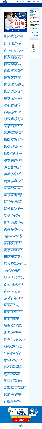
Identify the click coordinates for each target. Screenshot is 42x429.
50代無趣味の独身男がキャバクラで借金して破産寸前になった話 (12, 180)
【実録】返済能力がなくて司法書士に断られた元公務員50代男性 (12, 64)
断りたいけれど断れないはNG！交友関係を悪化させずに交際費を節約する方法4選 (15, 272)
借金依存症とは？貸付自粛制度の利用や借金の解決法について (12, 255)
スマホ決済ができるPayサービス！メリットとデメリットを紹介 (12, 237)
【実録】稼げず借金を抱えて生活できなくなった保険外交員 (12, 71)
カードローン (33, 42)
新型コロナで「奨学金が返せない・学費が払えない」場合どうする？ (13, 125)
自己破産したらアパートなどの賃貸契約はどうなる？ (11, 99)
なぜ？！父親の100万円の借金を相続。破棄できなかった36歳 (12, 372)
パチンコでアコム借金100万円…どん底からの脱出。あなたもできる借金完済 (14, 50)
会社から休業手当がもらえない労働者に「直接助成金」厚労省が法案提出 (13, 110)
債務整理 (33, 45)
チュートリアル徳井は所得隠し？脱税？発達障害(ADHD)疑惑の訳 (12, 203)
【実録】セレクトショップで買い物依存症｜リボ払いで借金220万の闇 (13, 90)
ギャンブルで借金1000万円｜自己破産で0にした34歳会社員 (12, 334)
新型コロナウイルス (33, 35)
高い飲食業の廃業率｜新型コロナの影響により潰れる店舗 (11, 127)
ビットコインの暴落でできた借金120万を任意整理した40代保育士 (12, 196)
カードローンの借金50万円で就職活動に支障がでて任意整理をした (13, 373)
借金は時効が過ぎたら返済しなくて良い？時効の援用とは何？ (12, 395)
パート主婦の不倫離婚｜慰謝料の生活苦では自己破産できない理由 (13, 326)
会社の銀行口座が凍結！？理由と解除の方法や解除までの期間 (12, 181)
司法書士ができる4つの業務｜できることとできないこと (11, 243)
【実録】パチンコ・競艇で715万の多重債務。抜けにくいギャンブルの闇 (13, 44)
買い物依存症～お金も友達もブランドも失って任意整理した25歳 (12, 325)
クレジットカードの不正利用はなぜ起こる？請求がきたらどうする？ (13, 241)
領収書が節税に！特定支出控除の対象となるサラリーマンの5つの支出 (13, 256)
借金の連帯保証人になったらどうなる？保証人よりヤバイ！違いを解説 (13, 230)
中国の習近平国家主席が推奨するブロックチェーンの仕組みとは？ (13, 182)
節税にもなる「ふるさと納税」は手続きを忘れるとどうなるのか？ (13, 175)
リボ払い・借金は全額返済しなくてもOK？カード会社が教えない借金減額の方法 (14, 389)
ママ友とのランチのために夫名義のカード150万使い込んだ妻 (12, 361)
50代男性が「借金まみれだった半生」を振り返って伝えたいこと (12, 155)
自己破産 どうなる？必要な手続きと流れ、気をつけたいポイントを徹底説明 (14, 36)
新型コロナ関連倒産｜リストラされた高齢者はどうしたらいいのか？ (13, 111)
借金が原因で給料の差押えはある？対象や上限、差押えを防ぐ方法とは (13, 265)
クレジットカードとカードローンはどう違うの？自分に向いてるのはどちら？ (14, 387)
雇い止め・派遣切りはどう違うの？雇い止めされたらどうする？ (12, 105)
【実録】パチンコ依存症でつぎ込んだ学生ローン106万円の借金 (12, 96)
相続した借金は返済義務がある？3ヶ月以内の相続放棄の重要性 (12, 393)
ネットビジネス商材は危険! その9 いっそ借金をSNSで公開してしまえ (13, 310)
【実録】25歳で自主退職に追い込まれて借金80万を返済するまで (12, 92)
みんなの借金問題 (33, 51)
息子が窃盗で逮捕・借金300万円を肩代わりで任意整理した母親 (12, 345)
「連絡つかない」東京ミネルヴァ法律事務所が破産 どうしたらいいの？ (13, 103)
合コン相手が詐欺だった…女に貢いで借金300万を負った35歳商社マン (13, 324)
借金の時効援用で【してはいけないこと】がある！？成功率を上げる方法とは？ (14, 34)
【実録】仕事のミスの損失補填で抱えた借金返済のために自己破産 (13, 70)
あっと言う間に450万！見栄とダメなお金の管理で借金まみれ (12, 271)
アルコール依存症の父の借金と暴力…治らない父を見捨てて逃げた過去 (13, 104)
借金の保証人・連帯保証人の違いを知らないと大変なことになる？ (13, 251)
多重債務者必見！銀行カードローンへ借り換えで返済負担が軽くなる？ (13, 381)
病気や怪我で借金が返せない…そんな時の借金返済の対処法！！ (12, 401)
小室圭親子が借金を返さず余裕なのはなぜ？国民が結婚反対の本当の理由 (13, 69)
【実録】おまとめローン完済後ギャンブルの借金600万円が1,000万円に (13, 84)
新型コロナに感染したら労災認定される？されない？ (11, 113)
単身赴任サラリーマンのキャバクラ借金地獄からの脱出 (11, 42)
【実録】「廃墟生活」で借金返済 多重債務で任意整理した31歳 (12, 76)
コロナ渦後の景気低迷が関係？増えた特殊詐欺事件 (11, 106)
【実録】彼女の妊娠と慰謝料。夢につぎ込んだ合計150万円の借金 (12, 133)
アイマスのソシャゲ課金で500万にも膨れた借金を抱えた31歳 (12, 320)
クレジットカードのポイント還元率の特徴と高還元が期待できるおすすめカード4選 (15, 284)
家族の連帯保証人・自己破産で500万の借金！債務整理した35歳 (12, 352)
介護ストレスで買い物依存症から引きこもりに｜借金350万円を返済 (13, 172)
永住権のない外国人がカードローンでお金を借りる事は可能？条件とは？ (13, 179)
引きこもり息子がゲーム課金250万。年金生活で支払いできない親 (12, 152)
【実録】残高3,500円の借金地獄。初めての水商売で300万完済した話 (13, 72)
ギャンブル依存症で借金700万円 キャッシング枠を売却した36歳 (12, 168)
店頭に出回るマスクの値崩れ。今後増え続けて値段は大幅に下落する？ (13, 118)
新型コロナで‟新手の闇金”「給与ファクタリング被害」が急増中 (12, 112)
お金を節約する (33, 53)
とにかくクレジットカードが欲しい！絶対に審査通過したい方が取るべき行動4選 (14, 278)
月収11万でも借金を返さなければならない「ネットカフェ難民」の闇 (13, 189)
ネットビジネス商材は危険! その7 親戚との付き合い (11, 312)
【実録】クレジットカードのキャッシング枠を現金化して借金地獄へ (13, 65)
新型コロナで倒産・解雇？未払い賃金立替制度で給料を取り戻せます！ (13, 131)
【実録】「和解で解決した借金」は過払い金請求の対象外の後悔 (12, 138)
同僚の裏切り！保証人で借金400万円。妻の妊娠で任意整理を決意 (12, 332)
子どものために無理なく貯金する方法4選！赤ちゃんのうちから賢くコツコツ (14, 285)
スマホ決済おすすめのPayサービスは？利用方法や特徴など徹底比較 (13, 236)
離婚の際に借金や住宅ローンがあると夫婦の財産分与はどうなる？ (13, 257)
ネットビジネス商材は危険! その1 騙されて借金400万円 (11, 319)
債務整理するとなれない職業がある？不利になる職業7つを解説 (12, 195)
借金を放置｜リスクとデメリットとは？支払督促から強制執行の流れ (13, 394)
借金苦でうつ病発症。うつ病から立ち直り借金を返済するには (12, 250)
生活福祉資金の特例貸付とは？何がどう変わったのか (11, 62)
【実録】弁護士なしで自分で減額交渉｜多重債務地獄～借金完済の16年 (13, 58)
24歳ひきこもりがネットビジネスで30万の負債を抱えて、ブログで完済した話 (14, 327)
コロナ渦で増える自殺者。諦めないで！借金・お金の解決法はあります (13, 117)
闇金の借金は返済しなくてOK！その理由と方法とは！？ (11, 400)
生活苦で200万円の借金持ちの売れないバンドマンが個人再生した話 (13, 365)
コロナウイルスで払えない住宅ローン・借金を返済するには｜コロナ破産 (13, 139)
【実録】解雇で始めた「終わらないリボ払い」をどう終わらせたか (13, 140)
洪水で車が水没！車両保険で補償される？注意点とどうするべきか (13, 98)
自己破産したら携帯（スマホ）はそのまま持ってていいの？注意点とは (13, 56)
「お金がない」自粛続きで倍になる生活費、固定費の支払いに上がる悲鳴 (13, 119)
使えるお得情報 (33, 49)
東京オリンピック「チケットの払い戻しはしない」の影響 (11, 134)
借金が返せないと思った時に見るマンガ (9, 277)
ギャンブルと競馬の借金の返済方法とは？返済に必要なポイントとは (13, 228)
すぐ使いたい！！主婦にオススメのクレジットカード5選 (11, 306)
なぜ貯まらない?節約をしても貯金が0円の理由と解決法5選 (12, 296)
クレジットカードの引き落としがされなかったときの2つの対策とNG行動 (13, 283)
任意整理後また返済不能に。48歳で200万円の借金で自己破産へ (12, 358)
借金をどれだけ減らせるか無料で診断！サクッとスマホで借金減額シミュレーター (15, 388)
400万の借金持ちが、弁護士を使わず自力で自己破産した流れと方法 (13, 367)
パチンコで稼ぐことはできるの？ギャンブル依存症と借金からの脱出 (13, 235)
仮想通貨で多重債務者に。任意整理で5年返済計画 (10, 338)
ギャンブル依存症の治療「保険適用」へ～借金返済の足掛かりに (12, 166)
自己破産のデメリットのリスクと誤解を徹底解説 (10, 37)
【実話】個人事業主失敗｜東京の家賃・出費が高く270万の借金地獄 (13, 200)
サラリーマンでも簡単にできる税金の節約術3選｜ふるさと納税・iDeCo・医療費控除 (15, 264)
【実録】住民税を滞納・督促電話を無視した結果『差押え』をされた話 (13, 57)
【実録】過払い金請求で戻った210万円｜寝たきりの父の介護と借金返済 (13, 154)
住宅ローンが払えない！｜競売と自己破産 (9, 187)
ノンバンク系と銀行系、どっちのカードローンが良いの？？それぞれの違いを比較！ (15, 386)
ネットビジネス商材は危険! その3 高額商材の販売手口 (11, 317)
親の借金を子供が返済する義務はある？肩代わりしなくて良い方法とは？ (13, 51)
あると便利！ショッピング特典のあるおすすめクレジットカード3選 (13, 298)
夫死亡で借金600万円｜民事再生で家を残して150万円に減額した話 (13, 340)
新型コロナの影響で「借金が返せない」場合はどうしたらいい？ (12, 126)
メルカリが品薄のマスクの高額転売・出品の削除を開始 (11, 167)
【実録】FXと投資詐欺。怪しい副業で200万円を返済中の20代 (12, 77)
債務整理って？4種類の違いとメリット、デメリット (11, 305)
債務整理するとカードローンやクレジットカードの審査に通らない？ (13, 380)
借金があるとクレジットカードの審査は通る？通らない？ (11, 379)
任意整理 (37, 32)
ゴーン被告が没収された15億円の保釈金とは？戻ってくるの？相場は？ (13, 186)
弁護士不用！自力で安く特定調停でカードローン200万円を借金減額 (13, 347)
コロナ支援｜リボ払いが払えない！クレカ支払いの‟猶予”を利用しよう (13, 124)
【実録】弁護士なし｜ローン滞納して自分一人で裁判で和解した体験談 (13, 55)
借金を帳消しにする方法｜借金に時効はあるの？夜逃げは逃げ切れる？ (13, 258)
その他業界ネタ (33, 47)
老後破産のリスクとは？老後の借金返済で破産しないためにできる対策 (13, 223)
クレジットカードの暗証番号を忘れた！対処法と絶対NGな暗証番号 (13, 242)
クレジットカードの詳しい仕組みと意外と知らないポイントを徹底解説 (13, 297)
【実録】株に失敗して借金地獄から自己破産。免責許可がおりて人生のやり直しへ (15, 85)
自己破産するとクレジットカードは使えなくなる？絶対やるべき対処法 (13, 35)
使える (22, 1)
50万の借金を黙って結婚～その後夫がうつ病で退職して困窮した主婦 (13, 165)
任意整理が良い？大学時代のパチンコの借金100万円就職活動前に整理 (13, 194)
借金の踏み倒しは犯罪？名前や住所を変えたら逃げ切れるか (12, 244)
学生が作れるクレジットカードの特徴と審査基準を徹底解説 (12, 292)
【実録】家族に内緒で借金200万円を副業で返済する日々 (11, 63)
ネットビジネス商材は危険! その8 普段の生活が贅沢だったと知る (13, 311)
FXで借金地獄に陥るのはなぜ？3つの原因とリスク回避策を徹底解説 (13, 229)
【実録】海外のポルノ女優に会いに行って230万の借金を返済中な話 (13, 146)
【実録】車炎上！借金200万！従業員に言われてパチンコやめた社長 (13, 153)
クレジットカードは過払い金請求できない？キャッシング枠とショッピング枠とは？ (15, 382)
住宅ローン (33, 43)
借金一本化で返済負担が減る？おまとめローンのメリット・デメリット (13, 402)
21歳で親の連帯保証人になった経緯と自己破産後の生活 (11, 270)
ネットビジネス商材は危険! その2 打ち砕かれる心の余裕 (11, 318)
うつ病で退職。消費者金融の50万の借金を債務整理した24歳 (12, 375)
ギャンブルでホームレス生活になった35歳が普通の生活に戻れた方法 (13, 210)
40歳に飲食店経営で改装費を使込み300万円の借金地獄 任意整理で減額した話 (14, 339)
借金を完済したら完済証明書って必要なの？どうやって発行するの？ (13, 209)
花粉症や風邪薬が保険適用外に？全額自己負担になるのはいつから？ (13, 159)
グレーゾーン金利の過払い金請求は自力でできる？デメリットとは (13, 193)
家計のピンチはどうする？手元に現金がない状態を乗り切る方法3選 (13, 276)
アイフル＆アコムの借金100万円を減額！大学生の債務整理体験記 (12, 43)
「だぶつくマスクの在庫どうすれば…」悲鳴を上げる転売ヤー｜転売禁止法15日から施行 (15, 141)
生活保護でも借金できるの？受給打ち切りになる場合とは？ (12, 216)
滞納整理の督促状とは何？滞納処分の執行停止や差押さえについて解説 (13, 262)
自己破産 (37, 35)
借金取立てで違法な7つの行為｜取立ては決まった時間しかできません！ (13, 248)
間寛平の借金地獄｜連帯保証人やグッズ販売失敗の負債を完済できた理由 (13, 86)
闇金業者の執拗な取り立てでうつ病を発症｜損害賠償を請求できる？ (13, 249)
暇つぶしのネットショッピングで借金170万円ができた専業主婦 (12, 202)
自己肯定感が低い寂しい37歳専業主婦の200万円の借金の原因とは (12, 207)
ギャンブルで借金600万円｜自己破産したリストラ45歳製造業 (12, 353)
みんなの (27, 1)
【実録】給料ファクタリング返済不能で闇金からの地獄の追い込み (13, 83)
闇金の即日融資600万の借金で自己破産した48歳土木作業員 (12, 368)
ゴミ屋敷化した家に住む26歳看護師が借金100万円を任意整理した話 (13, 160)
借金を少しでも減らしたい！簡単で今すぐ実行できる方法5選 (12, 291)
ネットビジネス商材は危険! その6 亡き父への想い (11, 313)
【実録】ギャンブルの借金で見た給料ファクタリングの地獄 (12, 91)
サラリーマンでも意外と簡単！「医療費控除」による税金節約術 (12, 269)
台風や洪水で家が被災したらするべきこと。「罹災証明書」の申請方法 (13, 208)
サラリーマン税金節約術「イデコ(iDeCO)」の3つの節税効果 (12, 215)
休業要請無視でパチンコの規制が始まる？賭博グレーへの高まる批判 (13, 120)
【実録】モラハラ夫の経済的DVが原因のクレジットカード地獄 (12, 78)
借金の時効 (33, 44)
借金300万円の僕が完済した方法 (8, 333)
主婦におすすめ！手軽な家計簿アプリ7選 (9, 303)
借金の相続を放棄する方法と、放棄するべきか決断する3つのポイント (13, 227)
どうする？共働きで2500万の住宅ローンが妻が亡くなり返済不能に (13, 360)
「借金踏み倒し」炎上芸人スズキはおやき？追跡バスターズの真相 (13, 234)
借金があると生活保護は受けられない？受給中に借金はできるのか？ (13, 263)
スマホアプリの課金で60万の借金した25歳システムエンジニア (12, 366)
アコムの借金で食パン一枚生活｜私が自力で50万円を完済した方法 (13, 174)
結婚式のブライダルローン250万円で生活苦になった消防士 (12, 351)
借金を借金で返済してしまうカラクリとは (9, 282)
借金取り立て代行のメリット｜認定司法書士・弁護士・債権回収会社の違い (14, 222)
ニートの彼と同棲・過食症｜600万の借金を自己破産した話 (12, 173)
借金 (18, 1)
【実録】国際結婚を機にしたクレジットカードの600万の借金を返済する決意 (14, 79)
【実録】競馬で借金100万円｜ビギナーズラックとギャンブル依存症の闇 (13, 97)
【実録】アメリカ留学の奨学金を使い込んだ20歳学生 (11, 148)
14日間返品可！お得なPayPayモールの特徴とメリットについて (12, 188)
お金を (33, 1)
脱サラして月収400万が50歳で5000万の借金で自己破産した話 (12, 214)
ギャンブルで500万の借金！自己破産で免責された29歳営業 (12, 374)
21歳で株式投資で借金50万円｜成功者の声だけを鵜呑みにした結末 (13, 354)
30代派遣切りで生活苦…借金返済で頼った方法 (10, 41)
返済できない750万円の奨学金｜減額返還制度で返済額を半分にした (13, 359)
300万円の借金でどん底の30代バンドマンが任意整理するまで (12, 201)
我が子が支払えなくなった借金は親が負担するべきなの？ (11, 299)
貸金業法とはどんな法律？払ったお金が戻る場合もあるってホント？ (13, 221)
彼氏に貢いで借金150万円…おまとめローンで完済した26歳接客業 (12, 346)
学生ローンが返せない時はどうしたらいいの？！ (10, 304)
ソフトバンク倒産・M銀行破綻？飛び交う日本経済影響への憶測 (12, 132)
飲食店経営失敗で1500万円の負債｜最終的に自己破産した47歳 (12, 331)
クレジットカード (33, 32)
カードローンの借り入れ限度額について (9, 161)
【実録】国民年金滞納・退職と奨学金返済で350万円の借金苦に (12, 147)
